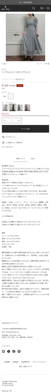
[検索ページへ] (33, 8)
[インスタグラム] (3, 351)
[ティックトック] (13, 351)
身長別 (32, 158)
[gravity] (5, 8)
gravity (15, 381)
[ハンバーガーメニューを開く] (48, 8)
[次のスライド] (46, 63)
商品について (20, 158)
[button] (33, 8)
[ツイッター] (8, 351)
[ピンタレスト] (19, 351)
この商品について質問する (14, 142)
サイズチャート (11, 137)
